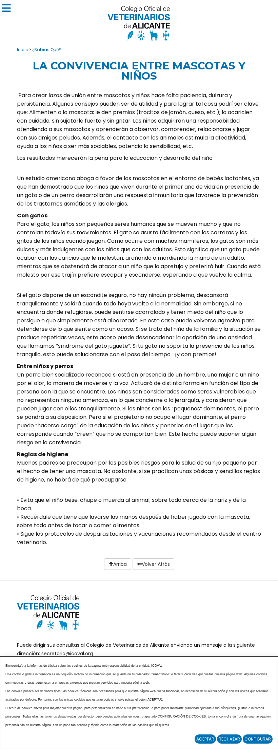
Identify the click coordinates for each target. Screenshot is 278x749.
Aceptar (205, 739)
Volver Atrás (156, 564)
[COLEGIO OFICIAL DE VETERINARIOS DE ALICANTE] (139, 21)
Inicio (22, 49)
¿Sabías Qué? (46, 49)
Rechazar (229, 739)
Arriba (120, 564)
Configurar (257, 739)
